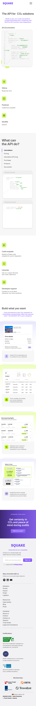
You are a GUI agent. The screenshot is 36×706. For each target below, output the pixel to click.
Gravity (5, 588)
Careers (5, 616)
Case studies (7, 602)
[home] (8, 3)
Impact (5, 591)
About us (6, 613)
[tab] (17, 150)
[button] (31, 3)
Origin (5, 593)
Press (4, 607)
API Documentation (8, 27)
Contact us (6, 618)
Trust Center (7, 622)
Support (5, 620)
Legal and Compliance (10, 625)
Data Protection (17, 696)
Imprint (15, 698)
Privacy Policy (18, 564)
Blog (4, 604)
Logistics (6, 595)
